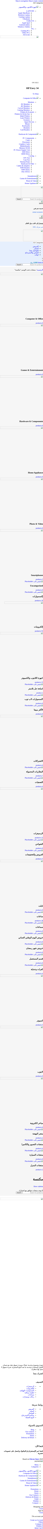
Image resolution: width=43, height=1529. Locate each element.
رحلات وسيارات (28, 1397)
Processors (26, 142)
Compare (35, 1503)
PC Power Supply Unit (22, 150)
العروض (31, 1409)
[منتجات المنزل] (34, 1161)
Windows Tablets (24, 27)
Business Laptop (24, 15)
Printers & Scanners (27, 112)
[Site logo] (32, 197)
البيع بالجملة (29, 1417)
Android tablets (24, 25)
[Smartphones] (21, 531)
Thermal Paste (25, 162)
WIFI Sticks (25, 170)
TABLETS (30, 21)
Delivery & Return (27, 1438)
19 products (39, 600)
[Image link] (21, 1199)
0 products (39, 323)
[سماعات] (34, 923)
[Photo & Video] (21, 479)
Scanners (26, 120)
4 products (39, 786)
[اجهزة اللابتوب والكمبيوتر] (21, 634)
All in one (26, 35)
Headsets (26, 128)
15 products (39, 682)
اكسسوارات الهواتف (27, 1390)
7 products (39, 776)
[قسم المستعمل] (34, 954)
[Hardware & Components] (21, 377)
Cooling (31, 156)
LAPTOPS (30, 11)
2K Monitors (25, 104)
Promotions (30, 1434)
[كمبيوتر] (21, 976)
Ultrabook (26, 19)
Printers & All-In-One (22, 114)
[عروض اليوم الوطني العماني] (34, 933)
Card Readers (25, 130)
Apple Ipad (26, 23)
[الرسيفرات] (21, 789)
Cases (28, 140)
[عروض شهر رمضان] (34, 944)
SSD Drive (26, 152)
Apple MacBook (24, 13)
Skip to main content (36, 1)
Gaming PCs (25, 31)
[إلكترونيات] (23, 603)
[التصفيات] (34, 778)
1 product (39, 693)
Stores (32, 1436)
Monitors (31, 102)
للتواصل (31, 1413)
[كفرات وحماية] (34, 965)
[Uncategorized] (34, 581)
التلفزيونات (30, 1388)
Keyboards (26, 126)
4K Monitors (25, 106)
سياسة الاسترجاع (28, 1415)
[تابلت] (21, 861)
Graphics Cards (24, 144)
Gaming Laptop (24, 17)
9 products (39, 848)
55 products (39, 631)
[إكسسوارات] (34, 592)
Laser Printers (25, 118)
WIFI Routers (25, 168)
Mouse (27, 124)
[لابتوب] (21, 1027)
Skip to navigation (22, 1)
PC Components (28, 138)
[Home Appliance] (21, 428)
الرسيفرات (30, 1386)
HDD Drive (25, 154)
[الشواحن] (34, 840)
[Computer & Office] (21, 274)
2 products (39, 1138)
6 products (39, 714)
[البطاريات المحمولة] (34, 767)
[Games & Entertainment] (21, 326)
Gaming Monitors (23, 110)
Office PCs (26, 33)
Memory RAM (24, 148)
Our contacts (29, 1432)
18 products (39, 921)
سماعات (31, 1395)
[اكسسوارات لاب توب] (34, 695)
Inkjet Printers (25, 116)
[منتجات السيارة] (34, 1150)
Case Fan (26, 160)
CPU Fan (26, 158)
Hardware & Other (27, 164)
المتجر (32, 1411)
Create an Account (36, 1520)
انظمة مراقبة (29, 1393)
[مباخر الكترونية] (21, 1079)
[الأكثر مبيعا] (34, 705)
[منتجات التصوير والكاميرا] (34, 1140)
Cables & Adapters (23, 166)
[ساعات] (34, 912)
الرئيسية (39, 270)
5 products (39, 579)
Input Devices (29, 122)
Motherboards (25, 146)
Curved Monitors (24, 108)
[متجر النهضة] (34, 1129)
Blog (32, 1430)
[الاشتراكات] (21, 717)
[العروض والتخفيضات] (34, 850)
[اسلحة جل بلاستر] (34, 684)
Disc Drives (26, 172)
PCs (32, 29)
